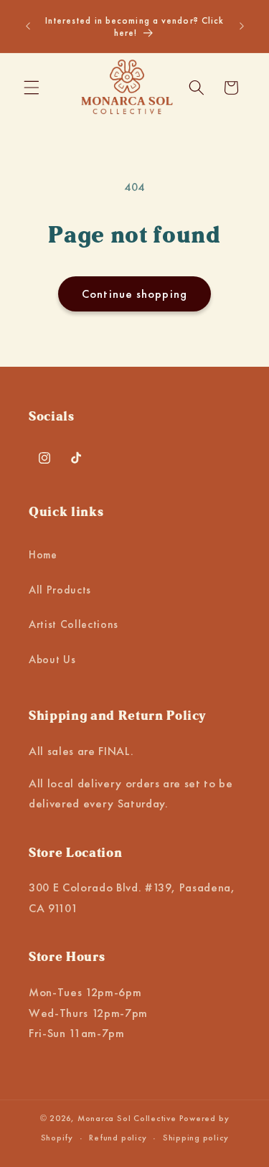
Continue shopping (134, 293)
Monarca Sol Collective (126, 1118)
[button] (31, 87)
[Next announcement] (242, 26)
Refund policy (117, 1137)
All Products (60, 590)
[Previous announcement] (28, 26)
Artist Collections (73, 624)
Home (43, 555)
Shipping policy (196, 1137)
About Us (52, 659)
